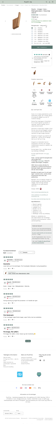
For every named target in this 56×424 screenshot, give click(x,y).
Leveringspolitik (40, 419)
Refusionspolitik (24, 418)
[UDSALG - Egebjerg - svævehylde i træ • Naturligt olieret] (39, 83)
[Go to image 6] (17, 34)
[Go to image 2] (12, 34)
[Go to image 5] (16, 34)
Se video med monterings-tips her (40, 199)
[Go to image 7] (19, 34)
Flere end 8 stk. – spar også (42, 43)
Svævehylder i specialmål (9, 363)
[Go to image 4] (15, 34)
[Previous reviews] (32, 58)
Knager (17, 5)
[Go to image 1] (10, 34)
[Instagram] (44, 360)
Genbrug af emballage (26, 357)
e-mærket (50, 105)
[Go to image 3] (13, 34)
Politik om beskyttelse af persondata (36, 418)
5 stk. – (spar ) (41, 35)
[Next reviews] (51, 58)
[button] (2, 1)
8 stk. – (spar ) (41, 41)
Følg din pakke (7, 357)
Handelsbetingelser (49, 418)
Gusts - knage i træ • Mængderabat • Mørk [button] (19, 273)
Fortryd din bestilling (8, 366)
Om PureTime (24, 362)
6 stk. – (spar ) (41, 37)
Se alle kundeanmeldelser (27, 360)
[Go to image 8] (20, 34)
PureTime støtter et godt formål (28, 359)
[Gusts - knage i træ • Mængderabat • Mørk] (34, 72)
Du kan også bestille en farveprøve (42, 232)
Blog (4, 365)
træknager (41, 161)
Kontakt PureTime (25, 363)
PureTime (10, 418)
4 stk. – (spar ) (41, 33)
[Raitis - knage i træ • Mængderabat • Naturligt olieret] (44, 83)
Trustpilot (34, 104)
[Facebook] (40, 360)
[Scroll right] (51, 83)
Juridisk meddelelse (49, 419)
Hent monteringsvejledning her (39, 192)
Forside (3, 5)
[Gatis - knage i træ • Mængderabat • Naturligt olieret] (33, 83)
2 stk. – (38, 29)
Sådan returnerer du (8, 362)
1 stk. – (38, 28)
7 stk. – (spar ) (41, 39)
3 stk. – (38, 31)
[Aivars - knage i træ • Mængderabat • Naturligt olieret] (49, 83)
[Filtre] (20, 252)
